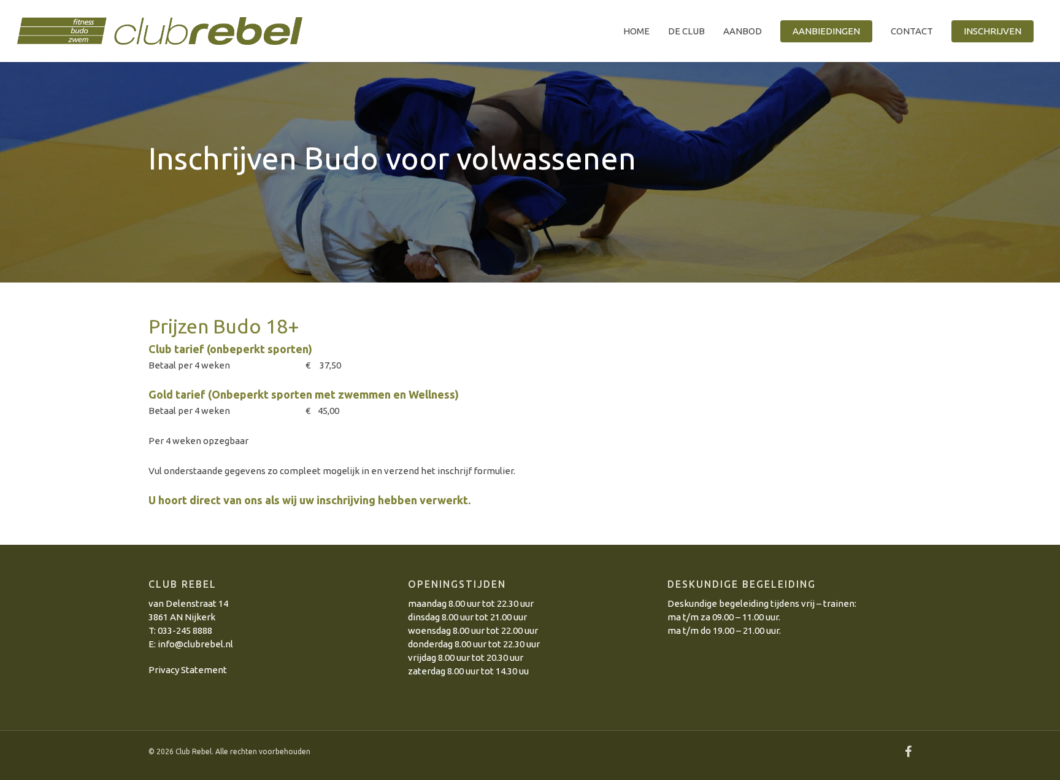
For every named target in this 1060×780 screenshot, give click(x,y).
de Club (686, 31)
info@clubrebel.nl (195, 644)
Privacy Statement (187, 670)
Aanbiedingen (826, 31)
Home (636, 31)
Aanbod (742, 31)
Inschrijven (992, 31)
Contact (912, 31)
